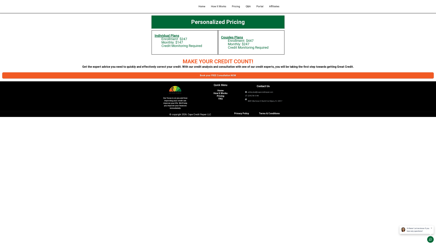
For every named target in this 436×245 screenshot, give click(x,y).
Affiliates (274, 6)
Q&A (248, 6)
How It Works (218, 6)
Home (201, 6)
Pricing (236, 6)
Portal (259, 6)
